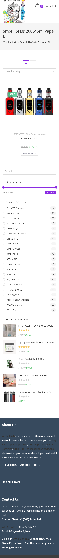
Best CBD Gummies (16, 208)
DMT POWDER (13, 248)
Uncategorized (14, 294)
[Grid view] (26, 63)
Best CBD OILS (13, 213)
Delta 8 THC (12, 238)
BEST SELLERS (19, 134)
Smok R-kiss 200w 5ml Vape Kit (35, 42)
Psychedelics (13, 279)
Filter (50, 192)
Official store (20, 538)
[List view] (33, 63)
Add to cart (29, 153)
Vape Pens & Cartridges (36, 134)
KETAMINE (12, 259)
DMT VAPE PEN (14, 253)
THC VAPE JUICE (14, 289)
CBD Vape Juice (14, 228)
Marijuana (11, 269)
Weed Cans (12, 310)
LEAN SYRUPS (13, 264)
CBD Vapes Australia (16, 233)
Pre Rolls (11, 274)
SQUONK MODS (14, 284)
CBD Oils (18, 448)
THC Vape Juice (37, 444)
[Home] (4, 42)
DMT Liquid (12, 243)
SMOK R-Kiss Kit (30, 138)
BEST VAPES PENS (15, 223)
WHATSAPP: (9, 526)
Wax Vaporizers (14, 304)
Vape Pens (21, 444)
